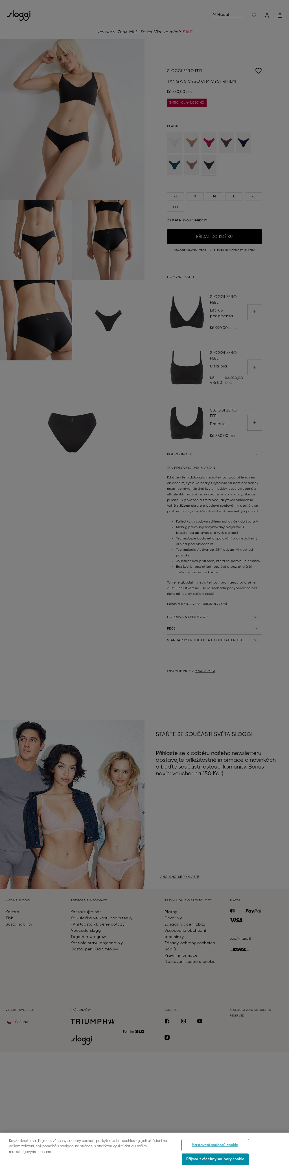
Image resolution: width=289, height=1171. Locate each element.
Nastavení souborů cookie (215, 1145)
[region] (144, 1152)
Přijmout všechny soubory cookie (215, 1159)
